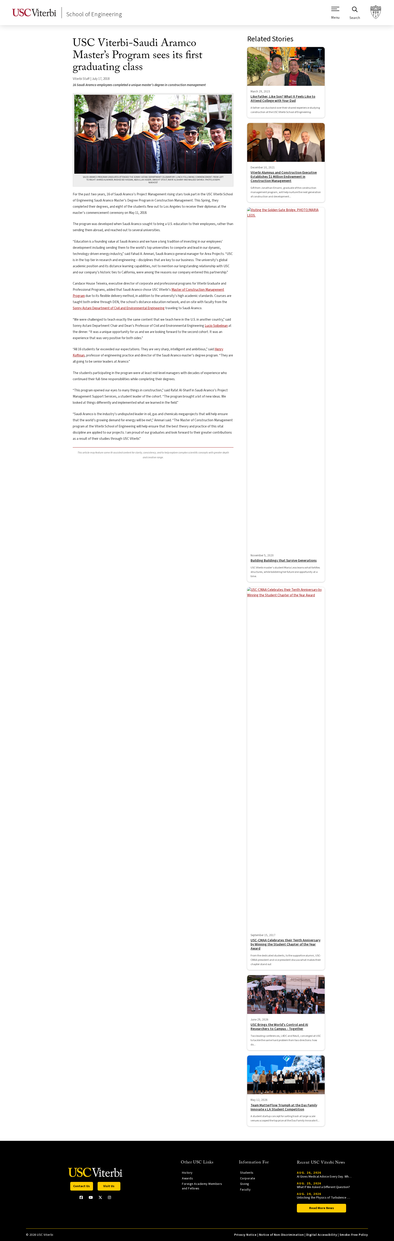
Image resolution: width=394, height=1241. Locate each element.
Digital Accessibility (321, 1235)
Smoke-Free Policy (354, 1235)
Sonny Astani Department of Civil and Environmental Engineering (119, 308)
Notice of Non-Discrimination (281, 1235)
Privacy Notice (245, 1235)
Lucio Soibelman (216, 325)
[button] (335, 15)
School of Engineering (94, 14)
